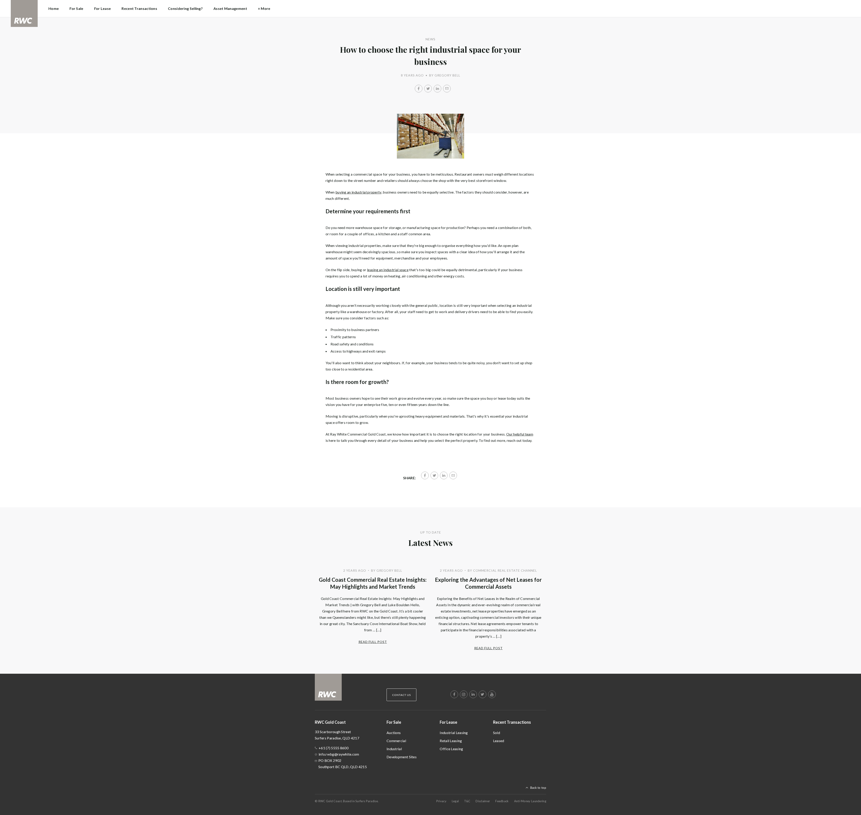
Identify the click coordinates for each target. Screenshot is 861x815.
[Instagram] (463, 694)
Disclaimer (483, 801)
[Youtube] (492, 694)
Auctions (394, 732)
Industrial (394, 749)
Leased (498, 741)
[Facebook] (418, 88)
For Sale (394, 722)
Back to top (538, 787)
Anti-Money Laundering (530, 801)
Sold (496, 732)
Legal (455, 801)
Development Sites (402, 757)
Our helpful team (519, 434)
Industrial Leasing (454, 732)
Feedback (502, 801)
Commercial (396, 741)
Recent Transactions (512, 722)
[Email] (447, 88)
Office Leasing (451, 749)
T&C (467, 801)
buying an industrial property (358, 192)
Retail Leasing (451, 741)
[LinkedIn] (437, 88)
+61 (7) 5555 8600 (333, 748)
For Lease (448, 722)
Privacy (441, 801)
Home (53, 8)
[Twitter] (428, 88)
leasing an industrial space (388, 270)
